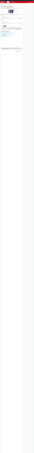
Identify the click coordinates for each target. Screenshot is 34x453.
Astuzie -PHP (8, 36)
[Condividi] (4, 26)
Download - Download (11, 35)
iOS (11, 3)
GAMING (3, 3)
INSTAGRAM (16, 3)
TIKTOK (21, 3)
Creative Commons (4, 48)
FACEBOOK (23, 3)
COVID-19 (1, 3)
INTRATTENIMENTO (6, 3)
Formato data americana (4, 33)
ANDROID (10, 3)
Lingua (32, 0)
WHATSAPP (19, 3)
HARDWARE (26, 3)
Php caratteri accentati (3, 36)
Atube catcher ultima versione (4, 35)
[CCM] (2, 2)
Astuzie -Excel (8, 33)
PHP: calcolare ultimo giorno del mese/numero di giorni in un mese (17, 50)
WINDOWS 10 (13, 3)
